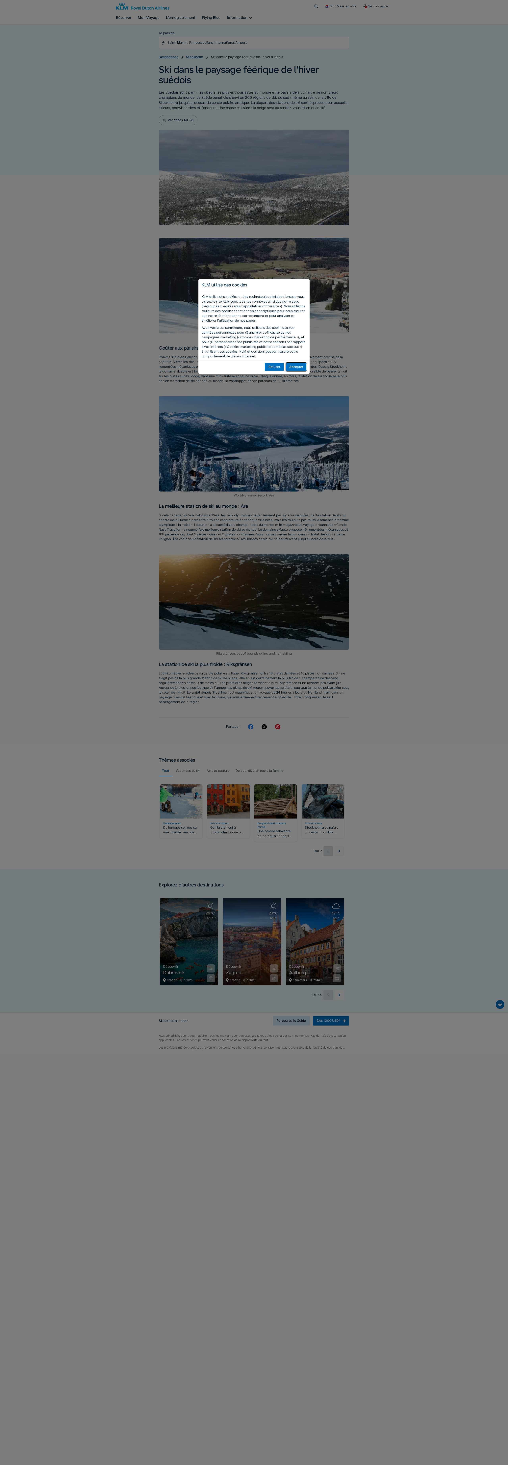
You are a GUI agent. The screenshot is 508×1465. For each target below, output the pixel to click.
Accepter (296, 367)
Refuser (274, 367)
